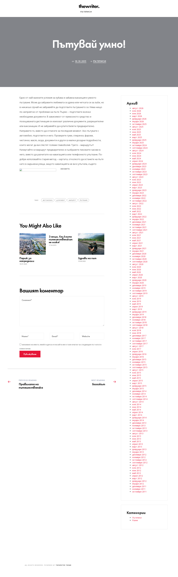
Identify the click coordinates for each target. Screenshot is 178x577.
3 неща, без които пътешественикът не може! (60, 239)
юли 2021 (136, 235)
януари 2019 (138, 314)
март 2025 (137, 137)
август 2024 (137, 150)
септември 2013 (139, 430)
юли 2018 (136, 330)
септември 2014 (139, 399)
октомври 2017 (139, 341)
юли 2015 (136, 372)
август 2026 (137, 108)
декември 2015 (139, 359)
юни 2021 (136, 237)
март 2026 (137, 116)
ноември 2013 (138, 425)
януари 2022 (138, 219)
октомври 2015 (139, 364)
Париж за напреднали (27, 259)
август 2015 (137, 370)
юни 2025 (136, 132)
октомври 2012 (139, 460)
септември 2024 (139, 148)
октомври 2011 (139, 491)
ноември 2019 (138, 288)
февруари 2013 (139, 449)
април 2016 (137, 351)
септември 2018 (139, 325)
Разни (98, 11)
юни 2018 (136, 333)
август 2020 (137, 264)
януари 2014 (138, 420)
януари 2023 (138, 192)
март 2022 (137, 214)
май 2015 (136, 378)
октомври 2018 (139, 322)
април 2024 (137, 161)
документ (60, 200)
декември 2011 (139, 486)
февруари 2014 (139, 417)
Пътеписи (86, 11)
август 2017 (137, 346)
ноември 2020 (138, 256)
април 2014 (137, 412)
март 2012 (137, 478)
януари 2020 (138, 282)
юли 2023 (136, 179)
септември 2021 (139, 230)
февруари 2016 (139, 354)
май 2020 (136, 272)
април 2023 (137, 185)
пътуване (83, 200)
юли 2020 (136, 267)
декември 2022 (139, 195)
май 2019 (136, 304)
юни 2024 (136, 155)
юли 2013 (136, 436)
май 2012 (136, 473)
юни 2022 (136, 208)
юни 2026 (136, 113)
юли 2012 (136, 467)
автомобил (48, 200)
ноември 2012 (138, 457)
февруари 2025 (139, 140)
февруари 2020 (139, 280)
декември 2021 (139, 222)
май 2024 (136, 158)
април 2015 (137, 380)
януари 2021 (138, 251)
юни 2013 (136, 438)
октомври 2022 (139, 200)
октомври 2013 (139, 428)
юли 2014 (136, 404)
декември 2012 (139, 454)
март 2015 (137, 383)
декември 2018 (139, 317)
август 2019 (137, 296)
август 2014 (137, 401)
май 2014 (136, 409)
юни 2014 (136, 407)
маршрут (72, 200)
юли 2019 (136, 298)
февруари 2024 (139, 163)
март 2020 (137, 277)
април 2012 (137, 475)
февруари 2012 (139, 481)
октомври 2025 (139, 124)
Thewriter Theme (63, 565)
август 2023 (137, 177)
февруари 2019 (139, 311)
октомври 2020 (139, 259)
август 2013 (137, 433)
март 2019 (137, 309)
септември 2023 (139, 174)
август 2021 (137, 232)
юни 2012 (136, 470)
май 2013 (136, 441)
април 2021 (137, 243)
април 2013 (137, 444)
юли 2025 (136, 129)
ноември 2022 (138, 198)
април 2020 (137, 274)
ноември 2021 (138, 224)
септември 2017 (139, 343)
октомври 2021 (139, 227)
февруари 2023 (139, 190)
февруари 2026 (139, 118)
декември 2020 (139, 253)
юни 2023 (136, 182)
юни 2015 (136, 375)
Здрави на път (87, 258)
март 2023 (137, 187)
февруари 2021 (139, 248)
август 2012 (137, 465)
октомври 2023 (139, 171)
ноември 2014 (138, 393)
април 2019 (137, 306)
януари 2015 (138, 388)
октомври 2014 (139, 396)
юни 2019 (136, 301)
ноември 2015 (138, 362)
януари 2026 (138, 121)
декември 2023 (139, 166)
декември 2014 (139, 391)
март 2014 (137, 415)
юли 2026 (136, 111)
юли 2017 (136, 349)
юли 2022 (136, 206)
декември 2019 (139, 285)
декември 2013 (139, 423)
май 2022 (136, 211)
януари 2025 (138, 142)
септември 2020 (139, 261)
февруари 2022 (139, 216)
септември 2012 (139, 462)
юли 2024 (136, 153)
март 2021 (137, 245)
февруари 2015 (139, 386)
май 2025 (136, 134)
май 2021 (136, 240)
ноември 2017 (138, 338)
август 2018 (137, 327)
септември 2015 (139, 367)
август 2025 (137, 126)
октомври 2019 (139, 290)
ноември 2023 (138, 169)
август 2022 (137, 203)
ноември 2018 (138, 319)
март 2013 (137, 446)
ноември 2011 (138, 489)
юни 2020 (136, 269)
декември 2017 (139, 335)
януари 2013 (138, 452)
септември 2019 (139, 293)
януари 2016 (138, 356)
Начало (72, 11)
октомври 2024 (139, 145)
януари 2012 (138, 483)
